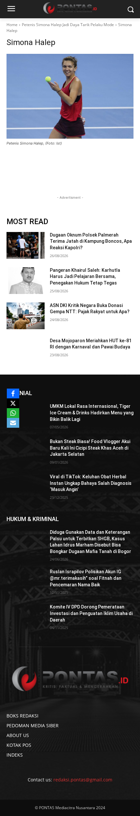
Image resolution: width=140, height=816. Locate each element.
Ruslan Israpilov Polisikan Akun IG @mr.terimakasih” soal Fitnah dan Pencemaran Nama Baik (85, 578)
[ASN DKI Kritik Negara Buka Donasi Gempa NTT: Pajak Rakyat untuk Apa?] (26, 315)
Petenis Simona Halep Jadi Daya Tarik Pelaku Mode (68, 24)
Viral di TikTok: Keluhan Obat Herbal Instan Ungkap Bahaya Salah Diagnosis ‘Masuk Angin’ (91, 483)
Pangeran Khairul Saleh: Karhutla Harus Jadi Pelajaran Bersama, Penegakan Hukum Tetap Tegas (85, 276)
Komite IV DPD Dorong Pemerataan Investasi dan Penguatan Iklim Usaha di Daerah (91, 613)
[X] (13, 403)
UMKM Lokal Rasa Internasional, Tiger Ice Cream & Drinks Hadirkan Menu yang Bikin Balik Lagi (91, 413)
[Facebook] (13, 393)
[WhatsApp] (13, 413)
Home (12, 24)
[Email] (13, 423)
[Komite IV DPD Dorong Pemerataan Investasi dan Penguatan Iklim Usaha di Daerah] (26, 617)
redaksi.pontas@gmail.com (82, 780)
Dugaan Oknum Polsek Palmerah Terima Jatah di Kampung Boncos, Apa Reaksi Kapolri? (91, 241)
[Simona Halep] (70, 96)
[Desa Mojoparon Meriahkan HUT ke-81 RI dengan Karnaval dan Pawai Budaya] (26, 351)
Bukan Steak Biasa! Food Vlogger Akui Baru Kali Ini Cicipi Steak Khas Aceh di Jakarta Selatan (90, 448)
